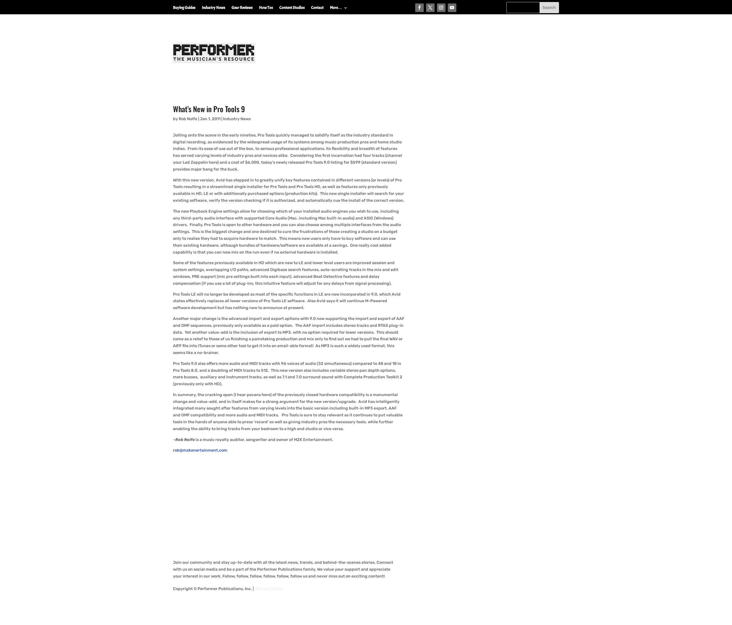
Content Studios (292, 8)
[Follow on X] (430, 7)
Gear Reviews (242, 8)
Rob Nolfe (188, 118)
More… (336, 8)
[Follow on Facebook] (419, 7)
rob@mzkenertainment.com (200, 450)
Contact (317, 8)
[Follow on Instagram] (441, 7)
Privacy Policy (269, 588)
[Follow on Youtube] (452, 7)
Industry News (213, 8)
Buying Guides (184, 8)
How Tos (266, 8)
